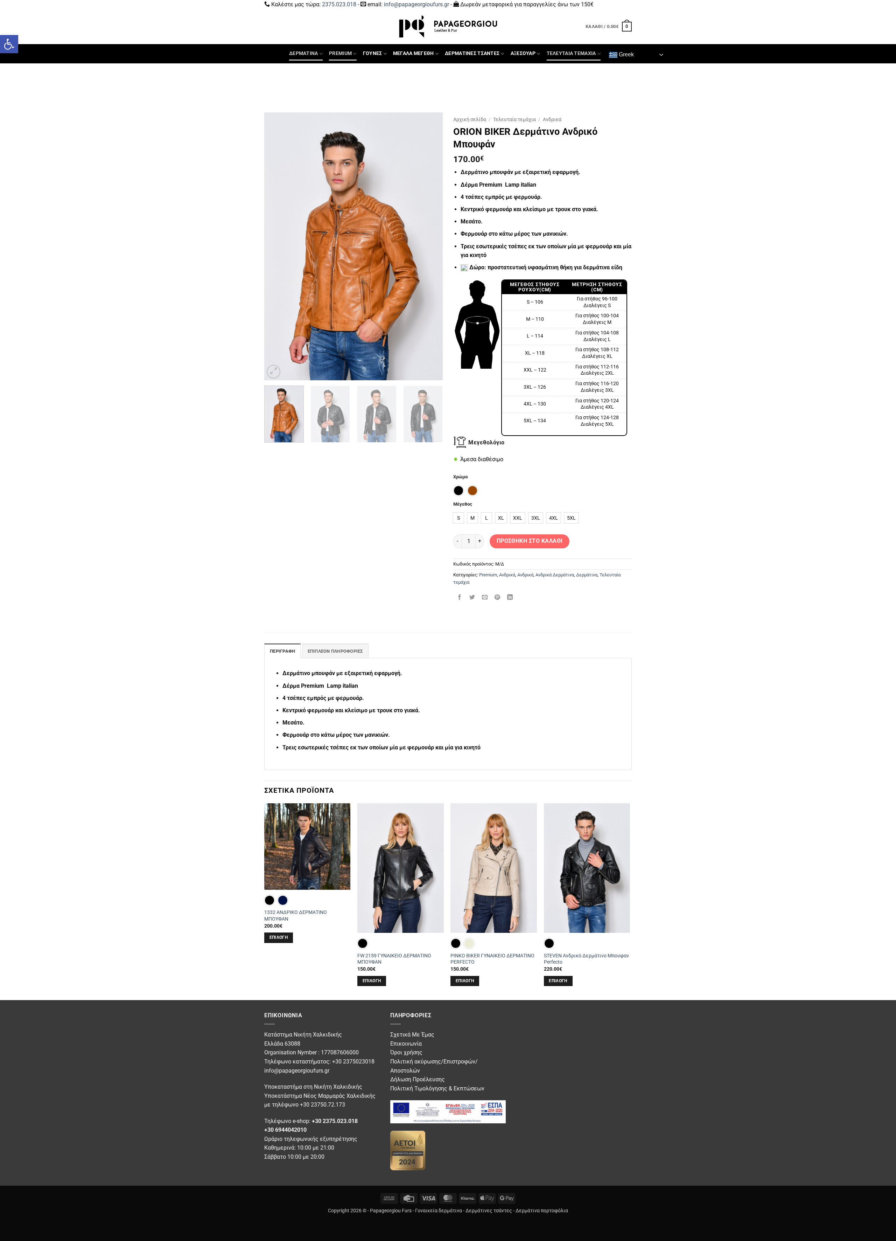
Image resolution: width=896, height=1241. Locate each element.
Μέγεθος (462, 504)
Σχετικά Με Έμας (412, 1034)
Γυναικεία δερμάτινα (438, 1211)
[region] (564, 357)
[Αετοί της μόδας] (407, 1149)
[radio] (458, 490)
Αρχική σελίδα (469, 119)
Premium (488, 574)
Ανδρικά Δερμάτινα (555, 574)
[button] (9, 44)
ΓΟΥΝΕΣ (372, 53)
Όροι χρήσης (406, 1052)
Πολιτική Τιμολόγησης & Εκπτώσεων (437, 1088)
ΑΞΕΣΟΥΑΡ (523, 53)
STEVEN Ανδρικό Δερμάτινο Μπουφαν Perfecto (586, 959)
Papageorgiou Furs (391, 1211)
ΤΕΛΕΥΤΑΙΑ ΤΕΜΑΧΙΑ (571, 53)
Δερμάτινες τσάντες (488, 1211)
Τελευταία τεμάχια (514, 119)
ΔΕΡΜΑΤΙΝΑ (303, 53)
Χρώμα (460, 476)
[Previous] (276, 246)
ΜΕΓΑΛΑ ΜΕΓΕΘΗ (413, 53)
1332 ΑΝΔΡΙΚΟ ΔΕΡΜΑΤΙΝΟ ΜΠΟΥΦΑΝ (295, 915)
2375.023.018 (339, 4)
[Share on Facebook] (459, 598)
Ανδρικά (552, 119)
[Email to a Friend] (485, 598)
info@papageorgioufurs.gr (416, 4)
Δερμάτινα (586, 574)
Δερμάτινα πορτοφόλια (542, 1211)
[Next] (430, 246)
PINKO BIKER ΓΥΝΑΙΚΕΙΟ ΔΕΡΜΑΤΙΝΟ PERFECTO (492, 959)
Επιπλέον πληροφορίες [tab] (335, 651)
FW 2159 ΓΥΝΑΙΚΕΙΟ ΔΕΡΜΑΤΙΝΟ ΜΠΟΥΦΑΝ (394, 959)
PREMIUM (340, 53)
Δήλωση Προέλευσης (417, 1079)
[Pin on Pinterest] (497, 598)
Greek (625, 54)
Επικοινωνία (406, 1043)
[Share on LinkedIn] (510, 598)
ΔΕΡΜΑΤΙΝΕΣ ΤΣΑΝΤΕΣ (472, 53)
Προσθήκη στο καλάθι (530, 541)
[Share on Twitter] (472, 598)
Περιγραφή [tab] (282, 651)
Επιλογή (279, 937)
